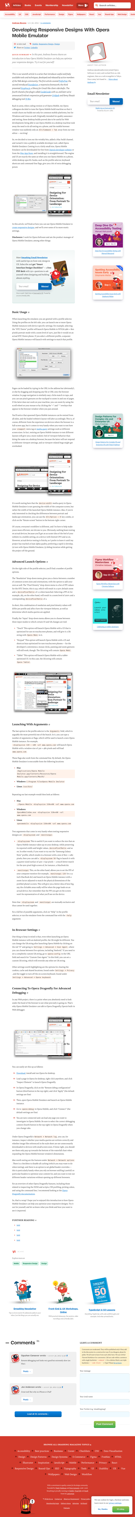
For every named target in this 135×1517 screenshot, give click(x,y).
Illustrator (28, 1462)
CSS (26, 14)
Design (61, 14)
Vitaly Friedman (60, 1488)
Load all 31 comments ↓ (38, 1414)
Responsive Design (46, 44)
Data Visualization (113, 1451)
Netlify (71, 1491)
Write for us (49, 1499)
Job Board (83, 1504)
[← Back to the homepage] (7, 5)
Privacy (103, 1462)
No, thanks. (103, 1509)
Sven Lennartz (74, 1488)
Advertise (75, 1504)
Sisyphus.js (25, 88)
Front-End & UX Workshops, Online (63, 1310)
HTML (118, 1456)
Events (38, 5)
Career (71, 1451)
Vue (99, 14)
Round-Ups (109, 14)
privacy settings (115, 1503)
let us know (118, 1363)
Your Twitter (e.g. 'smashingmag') (93, 1409)
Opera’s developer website (60, 150)
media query (41, 429)
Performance (50, 14)
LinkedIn (34, 48)
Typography (70, 1468)
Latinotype (70, 1494)
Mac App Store (26, 153)
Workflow (87, 1474)
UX (20, 14)
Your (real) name (86, 1397)
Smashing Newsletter (25, 1309)
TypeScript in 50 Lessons (102, 1310)
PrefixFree (63, 81)
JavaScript (36, 14)
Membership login (52, 1504)
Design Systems (60, 1456)
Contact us (58, 1499)
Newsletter (67, 5)
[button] (128, 5)
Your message (85, 1371)
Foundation (33, 84)
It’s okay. (121, 1509)
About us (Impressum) (71, 1499)
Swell (86, 1491)
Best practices (42, 1451)
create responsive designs (23, 227)
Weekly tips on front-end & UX (105, 108)
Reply (25, 1371)
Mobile (35, 44)
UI (92, 1468)
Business (58, 1451)
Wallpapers (81, 14)
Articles (17, 5)
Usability (103, 1468)
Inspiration (43, 1462)
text (18, 1225)
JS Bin (28, 99)
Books (28, 5)
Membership (52, 5)
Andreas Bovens (19, 23)
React (91, 14)
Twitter (27, 48)
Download (20, 1073)
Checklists (84, 1451)
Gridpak (55, 95)
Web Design (122, 14)
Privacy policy (85, 1499)
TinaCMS (78, 1491)
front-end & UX (38, 293)
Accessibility (10, 14)
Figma (70, 14)
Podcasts (67, 1508)
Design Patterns (38, 1456)
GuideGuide (45, 91)
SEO (57, 1468)
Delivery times (66, 1504)
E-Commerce (79, 1456)
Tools (83, 1468)
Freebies (106, 1456)
